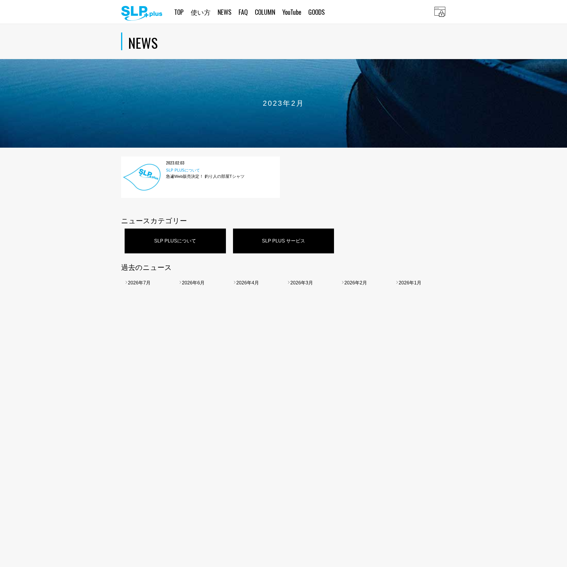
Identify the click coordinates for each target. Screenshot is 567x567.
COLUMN (265, 12)
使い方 (201, 12)
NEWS (225, 12)
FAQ (243, 12)
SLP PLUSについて (175, 240)
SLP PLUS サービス (283, 240)
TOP (179, 12)
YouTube (291, 12)
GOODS (316, 12)
